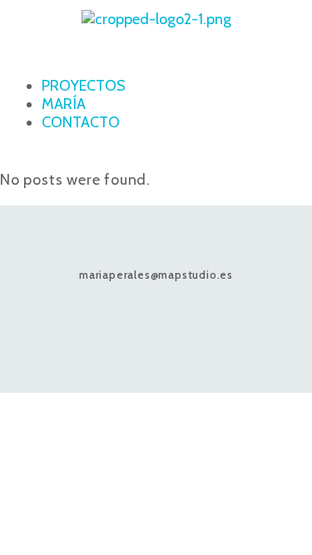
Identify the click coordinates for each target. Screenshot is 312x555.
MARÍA (64, 104)
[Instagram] (123, 317)
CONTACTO (81, 122)
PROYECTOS (84, 86)
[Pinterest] (155, 317)
